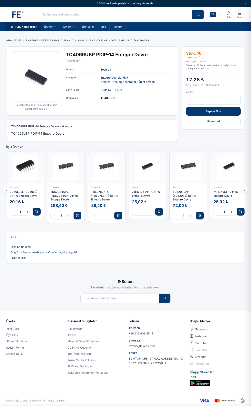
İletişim (117, 26)
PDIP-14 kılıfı (18, 257)
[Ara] (198, 14)
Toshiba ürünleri (20, 246)
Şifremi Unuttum (16, 341)
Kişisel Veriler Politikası (81, 360)
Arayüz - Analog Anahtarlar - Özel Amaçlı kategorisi (43, 252)
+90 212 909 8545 (141, 333)
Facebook (201, 329)
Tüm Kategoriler (26, 26)
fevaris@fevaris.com (142, 346)
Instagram (201, 336)
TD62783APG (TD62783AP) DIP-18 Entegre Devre (104, 195)
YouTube (200, 343)
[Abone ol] (164, 298)
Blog (103, 26)
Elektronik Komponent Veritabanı (88, 372)
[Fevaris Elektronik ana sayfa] (17, 14)
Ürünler (48, 26)
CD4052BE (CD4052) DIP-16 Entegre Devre (23, 193)
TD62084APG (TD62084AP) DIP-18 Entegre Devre (64, 195)
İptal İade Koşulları (79, 353)
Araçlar (67, 26)
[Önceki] (6, 190)
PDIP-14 (106, 90)
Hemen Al (213, 121)
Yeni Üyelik (13, 328)
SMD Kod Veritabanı (80, 366)
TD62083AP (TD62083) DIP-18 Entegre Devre (184, 195)
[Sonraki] (245, 190)
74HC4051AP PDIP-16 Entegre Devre (146, 193)
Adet (189, 92)
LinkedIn (200, 356)
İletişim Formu (15, 347)
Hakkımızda (75, 328)
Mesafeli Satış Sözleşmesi (83, 341)
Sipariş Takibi (14, 353)
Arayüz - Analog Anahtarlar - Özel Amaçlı (128, 81)
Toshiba (106, 69)
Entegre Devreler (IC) (114, 77)
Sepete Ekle (213, 111)
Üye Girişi (12, 335)
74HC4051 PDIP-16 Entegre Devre (226, 193)
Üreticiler (88, 26)
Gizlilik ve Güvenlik (79, 347)
